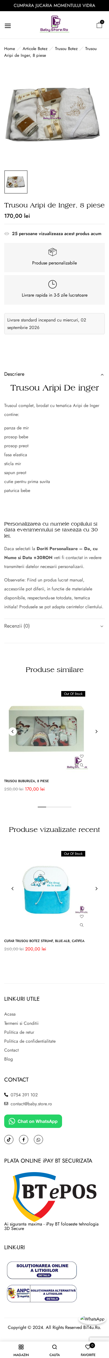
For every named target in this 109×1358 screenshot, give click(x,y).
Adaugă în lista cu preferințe (81, 756)
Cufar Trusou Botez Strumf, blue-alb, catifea (44, 941)
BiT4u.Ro (91, 1327)
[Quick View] (81, 765)
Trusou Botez (66, 49)
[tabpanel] (54, 742)
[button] (99, 25)
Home (9, 49)
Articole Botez (35, 49)
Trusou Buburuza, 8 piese (26, 781)
